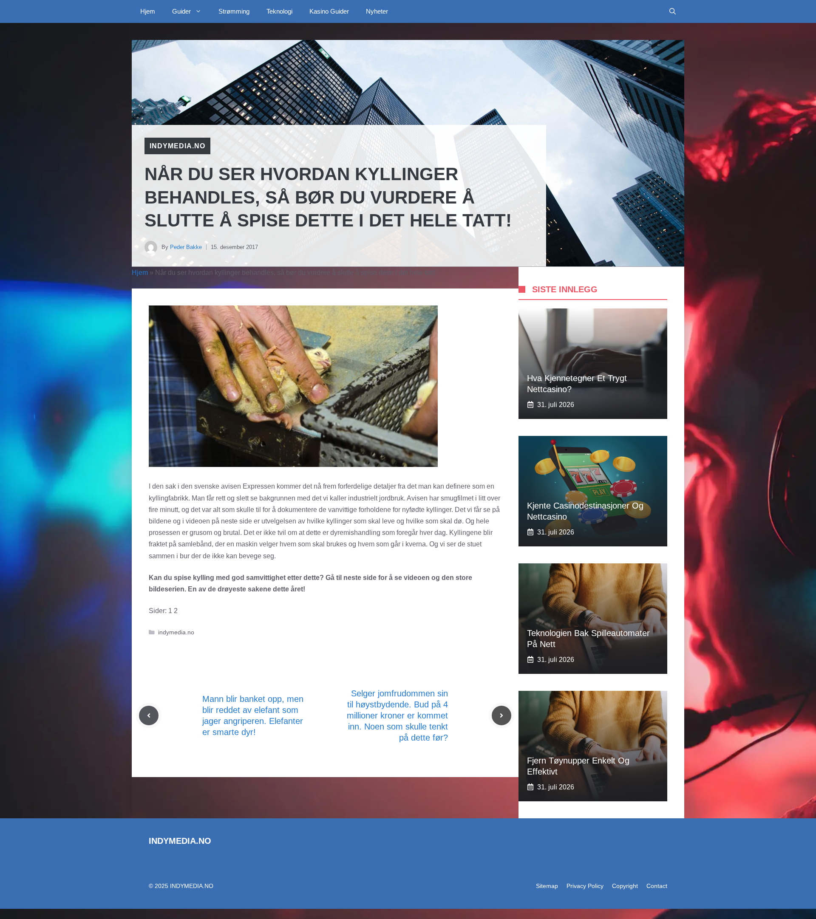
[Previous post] (149, 715)
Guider (181, 11)
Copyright (625, 885)
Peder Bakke (186, 247)
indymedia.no (177, 146)
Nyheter (377, 11)
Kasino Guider (329, 11)
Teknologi (279, 11)
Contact (656, 885)
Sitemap (547, 885)
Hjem (147, 11)
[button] (672, 11)
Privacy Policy (585, 885)
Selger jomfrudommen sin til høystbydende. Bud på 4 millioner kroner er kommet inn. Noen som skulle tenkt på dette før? (397, 715)
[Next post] (501, 715)
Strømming (233, 11)
